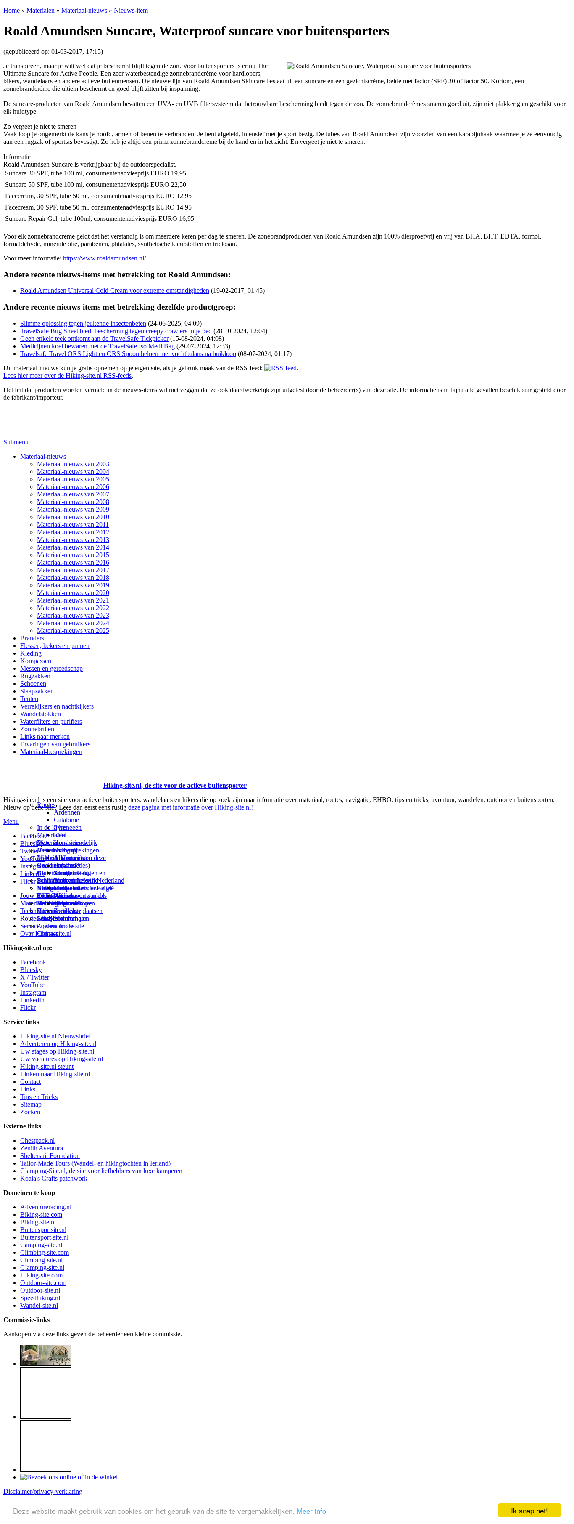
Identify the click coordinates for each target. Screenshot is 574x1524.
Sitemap (47, 910)
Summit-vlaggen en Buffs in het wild (79, 876)
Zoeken (30, 1111)
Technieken (35, 910)
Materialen (40, 10)
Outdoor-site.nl (40, 1290)
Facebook (33, 835)
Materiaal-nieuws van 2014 (73, 547)
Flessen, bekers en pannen (55, 645)
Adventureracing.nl (45, 1207)
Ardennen (67, 812)
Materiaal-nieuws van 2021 (73, 600)
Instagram (33, 866)
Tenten (29, 698)
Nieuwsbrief (53, 918)
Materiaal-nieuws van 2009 (73, 509)
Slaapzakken (37, 691)
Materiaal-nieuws (84, 10)
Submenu (16, 442)
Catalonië (66, 819)
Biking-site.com (41, 1214)
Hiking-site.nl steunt (47, 1066)
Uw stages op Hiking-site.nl (57, 1051)
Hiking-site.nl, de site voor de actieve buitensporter (175, 785)
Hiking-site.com (41, 1275)
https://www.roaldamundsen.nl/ (104, 258)
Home (11, 10)
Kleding (31, 653)
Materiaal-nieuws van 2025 (73, 630)
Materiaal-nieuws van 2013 (73, 539)
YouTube (32, 984)
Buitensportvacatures (64, 903)
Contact (47, 933)
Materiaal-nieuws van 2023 (73, 615)
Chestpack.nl (37, 1140)
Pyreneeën (68, 827)
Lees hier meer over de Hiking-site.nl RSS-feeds (67, 375)
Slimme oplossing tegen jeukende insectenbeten (83, 323)
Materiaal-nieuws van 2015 (73, 554)
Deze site (49, 842)
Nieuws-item (131, 10)
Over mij (65, 850)
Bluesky (31, 969)
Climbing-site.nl (41, 1260)
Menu (11, 821)
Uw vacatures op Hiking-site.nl (61, 1058)
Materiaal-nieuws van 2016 (73, 562)
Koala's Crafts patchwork (53, 1178)
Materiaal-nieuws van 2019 (73, 585)
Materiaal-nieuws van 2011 (73, 524)
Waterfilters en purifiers (51, 721)
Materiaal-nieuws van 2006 (73, 486)
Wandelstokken (40, 713)
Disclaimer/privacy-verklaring (42, 1491)
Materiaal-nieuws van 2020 (73, 592)
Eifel (60, 835)
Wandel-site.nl (39, 1305)
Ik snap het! (529, 1510)
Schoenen (33, 683)
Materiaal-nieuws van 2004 (73, 471)
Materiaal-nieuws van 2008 (73, 501)
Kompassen (35, 660)
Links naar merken (45, 736)
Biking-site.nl (38, 1222)
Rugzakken (35, 676)
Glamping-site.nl (42, 1267)
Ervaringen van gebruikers (55, 744)
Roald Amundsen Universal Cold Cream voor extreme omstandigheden (114, 290)
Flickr (28, 881)
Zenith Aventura (41, 1148)
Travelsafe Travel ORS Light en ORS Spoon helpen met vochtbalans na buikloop (128, 353)
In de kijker (52, 827)
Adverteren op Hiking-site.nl (58, 1043)
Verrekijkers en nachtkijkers (57, 706)
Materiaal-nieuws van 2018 (73, 577)
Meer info (311, 1510)
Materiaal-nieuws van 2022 (73, 607)
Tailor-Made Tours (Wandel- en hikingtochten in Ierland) (95, 1163)
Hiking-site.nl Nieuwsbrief (55, 1036)
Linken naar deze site (82, 888)
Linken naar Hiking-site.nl (55, 1074)
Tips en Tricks (39, 1096)
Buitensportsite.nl (43, 1229)
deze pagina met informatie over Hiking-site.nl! (190, 807)
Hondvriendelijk (75, 842)
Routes (46, 804)
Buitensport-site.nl (44, 1237)
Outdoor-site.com (43, 1282)
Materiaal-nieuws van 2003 (73, 463)
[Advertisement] (52, 775)
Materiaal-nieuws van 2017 (73, 569)
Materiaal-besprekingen (51, 751)
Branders (32, 638)
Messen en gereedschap (51, 668)
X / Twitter (34, 977)
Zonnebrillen (37, 729)
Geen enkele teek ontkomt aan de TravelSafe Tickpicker (94, 338)
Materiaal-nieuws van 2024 (73, 623)
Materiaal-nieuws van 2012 (73, 532)
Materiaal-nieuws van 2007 (73, 494)
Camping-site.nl (41, 1244)
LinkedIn (32, 1000)
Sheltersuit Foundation (50, 1155)
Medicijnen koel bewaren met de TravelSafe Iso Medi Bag (97, 346)
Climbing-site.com (44, 1252)
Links (27, 1089)
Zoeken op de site (60, 925)
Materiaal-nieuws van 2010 (73, 516)
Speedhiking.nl (40, 1297)
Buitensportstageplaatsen (70, 910)
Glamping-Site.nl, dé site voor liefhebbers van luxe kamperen (101, 1170)
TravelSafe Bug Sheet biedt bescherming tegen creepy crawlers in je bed (116, 331)
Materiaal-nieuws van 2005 (73, 479)
